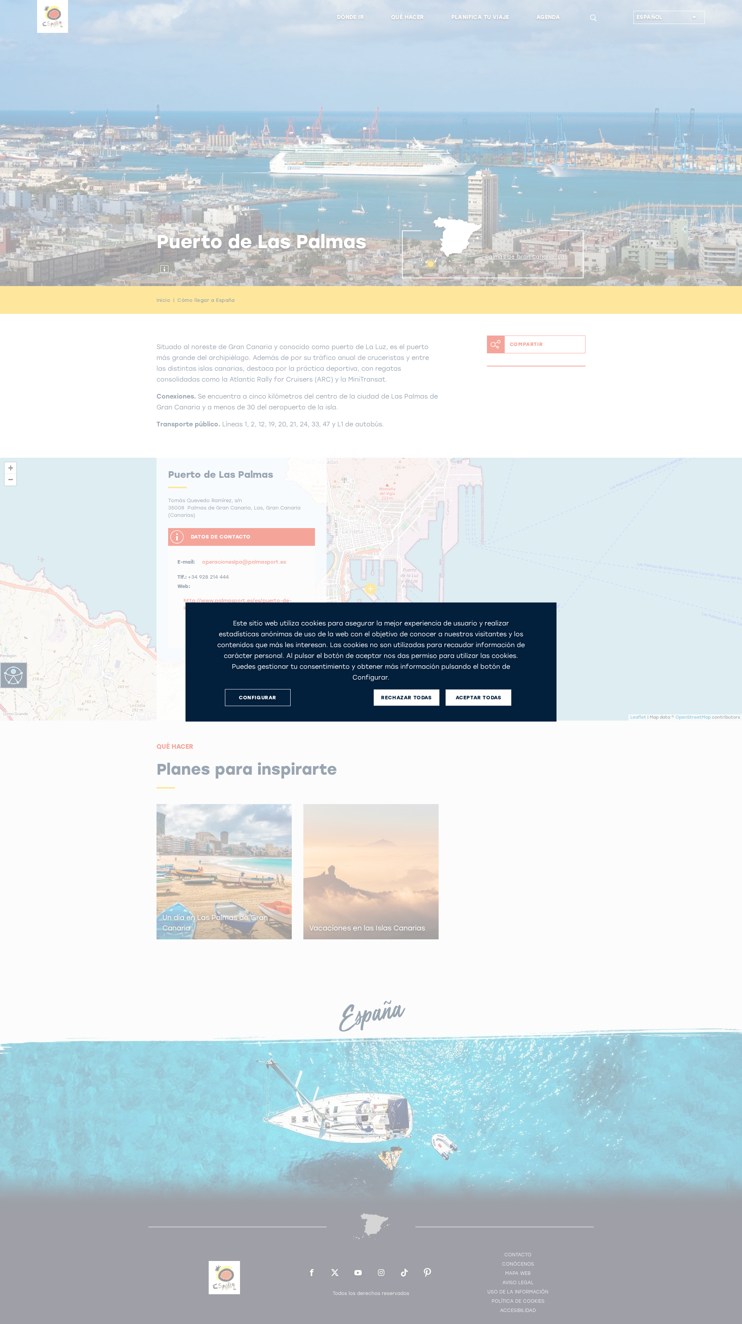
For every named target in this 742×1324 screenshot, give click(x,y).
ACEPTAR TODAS (478, 697)
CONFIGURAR (257, 697)
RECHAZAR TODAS (406, 697)
